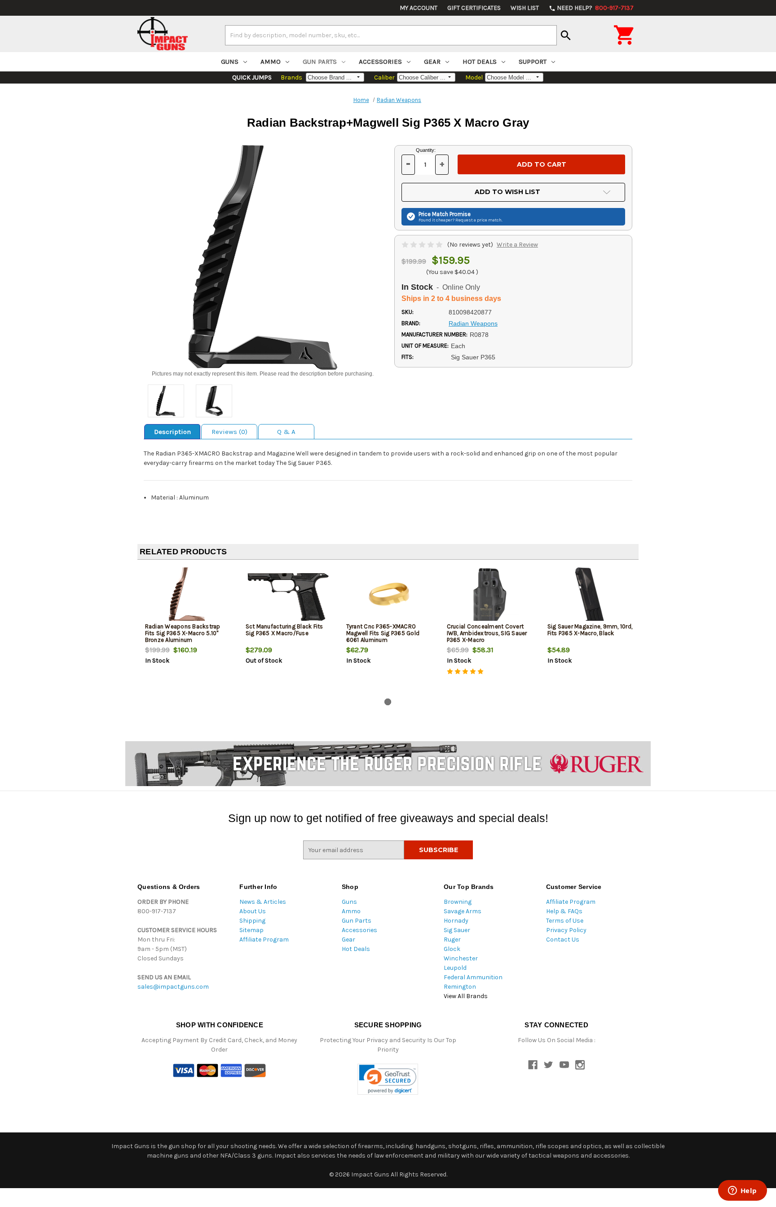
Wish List (525, 8)
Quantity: (426, 150)
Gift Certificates (474, 8)
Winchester (461, 958)
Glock (452, 949)
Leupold (455, 968)
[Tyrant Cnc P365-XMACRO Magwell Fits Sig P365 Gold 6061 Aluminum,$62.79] (389, 596)
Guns (229, 61)
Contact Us (562, 939)
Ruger (452, 939)
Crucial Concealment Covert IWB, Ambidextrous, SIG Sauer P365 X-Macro (487, 633)
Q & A (286, 432)
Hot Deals (480, 61)
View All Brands (466, 996)
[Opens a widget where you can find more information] (742, 1191)
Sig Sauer (457, 930)
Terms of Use (564, 920)
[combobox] (391, 35)
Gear (432, 61)
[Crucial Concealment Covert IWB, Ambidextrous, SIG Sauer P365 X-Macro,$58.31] (490, 596)
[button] (388, 1079)
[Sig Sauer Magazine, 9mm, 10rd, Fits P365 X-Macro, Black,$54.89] (590, 596)
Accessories (380, 61)
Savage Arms (462, 911)
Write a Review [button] (517, 244)
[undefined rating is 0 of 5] (422, 244)
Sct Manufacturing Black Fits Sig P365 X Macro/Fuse (284, 630)
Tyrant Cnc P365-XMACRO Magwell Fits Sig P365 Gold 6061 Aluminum (383, 633)
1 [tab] (387, 702)
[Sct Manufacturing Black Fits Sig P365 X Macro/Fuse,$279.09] (288, 596)
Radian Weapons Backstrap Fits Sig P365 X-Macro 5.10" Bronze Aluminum (182, 633)
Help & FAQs (564, 911)
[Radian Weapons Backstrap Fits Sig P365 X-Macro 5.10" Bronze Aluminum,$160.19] (188, 596)
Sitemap (251, 930)
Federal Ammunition (473, 977)
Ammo (270, 61)
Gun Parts (320, 61)
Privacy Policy (566, 930)
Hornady (456, 920)
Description (172, 432)
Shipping (252, 920)
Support (533, 61)
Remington (460, 986)
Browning (458, 902)
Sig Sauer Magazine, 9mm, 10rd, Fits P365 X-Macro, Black (590, 630)
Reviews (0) (229, 432)
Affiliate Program (264, 939)
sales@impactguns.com (173, 986)
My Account (418, 8)
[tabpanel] (187, 630)
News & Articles (262, 902)
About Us (252, 911)
